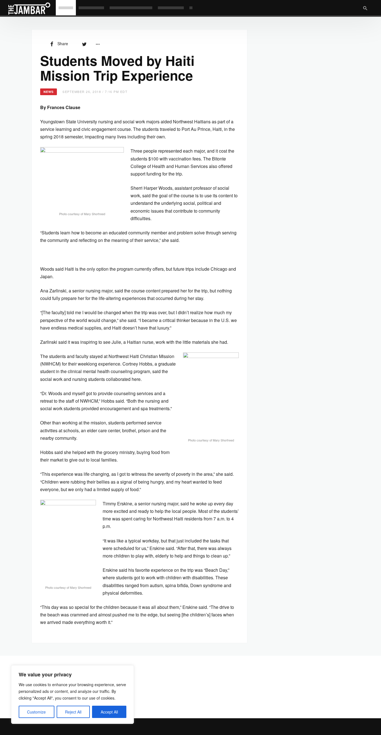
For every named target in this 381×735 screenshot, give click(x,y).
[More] (97, 43)
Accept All (109, 712)
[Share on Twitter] (84, 43)
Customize (36, 712)
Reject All (73, 712)
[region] (72, 694)
